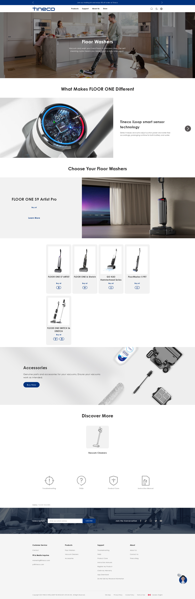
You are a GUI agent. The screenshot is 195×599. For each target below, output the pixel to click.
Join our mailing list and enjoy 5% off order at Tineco (97, 2)
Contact (35, 550)
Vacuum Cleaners (71, 554)
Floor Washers (70, 550)
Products (75, 8)
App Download (103, 575)
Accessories (69, 558)
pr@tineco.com (38, 564)
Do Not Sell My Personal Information (111, 579)
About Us (96, 8)
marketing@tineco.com (41, 560)
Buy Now (31, 384)
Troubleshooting (103, 550)
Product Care (103, 558)
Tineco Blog (134, 558)
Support (85, 8)
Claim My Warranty (105, 570)
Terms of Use (141, 595)
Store (105, 8)
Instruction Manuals (105, 562)
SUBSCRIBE (89, 521)
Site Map (108, 595)
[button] (33, 2)
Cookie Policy (129, 595)
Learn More (34, 217)
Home (34, 505)
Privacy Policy (118, 595)
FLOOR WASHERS (44, 505)
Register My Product (105, 566)
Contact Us (134, 554)
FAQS (99, 554)
